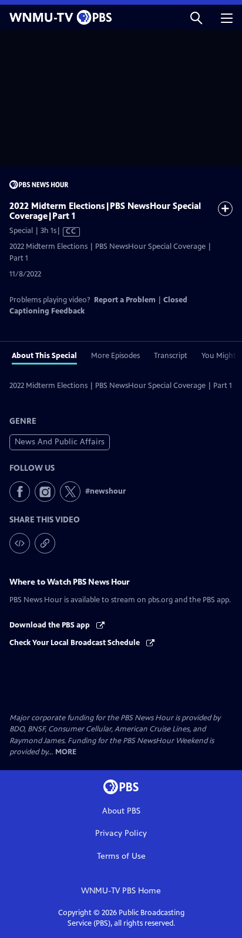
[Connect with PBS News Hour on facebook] (19, 491)
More (65, 752)
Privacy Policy (121, 833)
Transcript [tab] (170, 355)
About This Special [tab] (44, 355)
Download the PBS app (50, 625)
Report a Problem (125, 300)
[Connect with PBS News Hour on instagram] (45, 491)
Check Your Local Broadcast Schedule (75, 642)
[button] (196, 17)
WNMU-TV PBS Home (121, 891)
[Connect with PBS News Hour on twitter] (70, 491)
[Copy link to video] (45, 543)
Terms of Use (121, 856)
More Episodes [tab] (115, 355)
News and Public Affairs (60, 442)
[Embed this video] (19, 543)
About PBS (121, 811)
